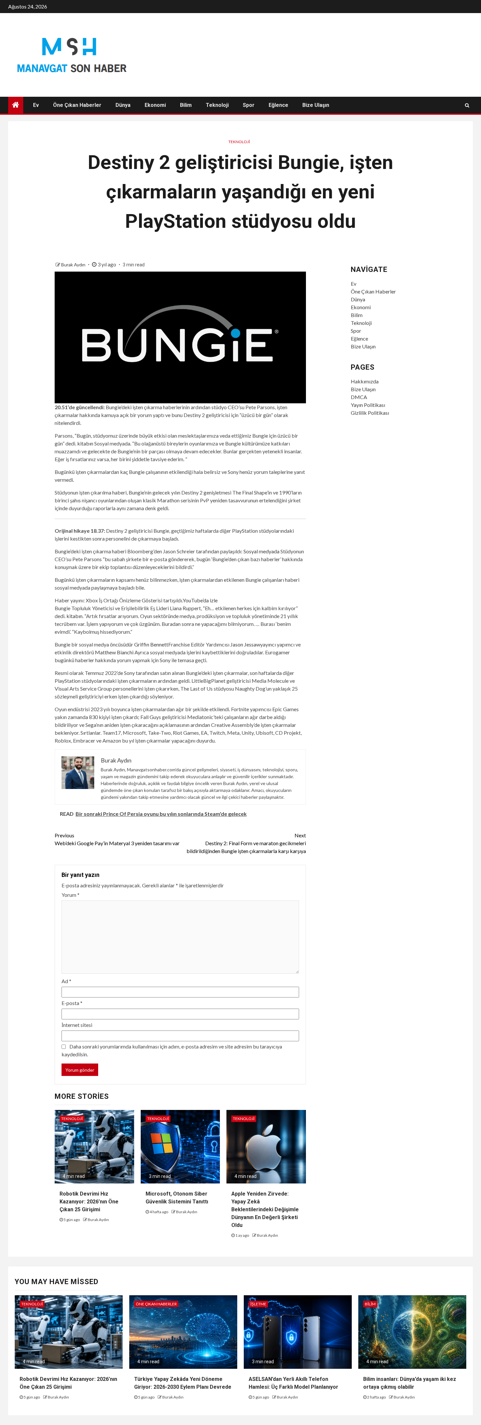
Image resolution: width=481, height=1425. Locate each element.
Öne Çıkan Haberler (77, 105)
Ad (66, 981)
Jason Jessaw (245, 644)
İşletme (258, 1303)
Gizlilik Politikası (370, 413)
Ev (36, 105)
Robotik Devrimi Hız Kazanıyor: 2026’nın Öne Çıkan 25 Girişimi (89, 1202)
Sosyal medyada (261, 551)
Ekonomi (155, 105)
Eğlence (278, 105)
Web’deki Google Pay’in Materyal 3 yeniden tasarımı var (117, 839)
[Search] (467, 105)
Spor (249, 105)
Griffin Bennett (151, 644)
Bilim (186, 105)
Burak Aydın (73, 264)
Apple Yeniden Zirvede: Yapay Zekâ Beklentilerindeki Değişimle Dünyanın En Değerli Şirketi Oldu (265, 1209)
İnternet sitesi (77, 1025)
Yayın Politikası (368, 405)
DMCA (359, 397)
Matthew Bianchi (114, 652)
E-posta (72, 1003)
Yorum (71, 895)
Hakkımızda (365, 381)
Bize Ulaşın (315, 105)
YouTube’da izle (200, 600)
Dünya (123, 105)
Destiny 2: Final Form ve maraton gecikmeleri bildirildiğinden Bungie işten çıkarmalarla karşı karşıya (246, 843)
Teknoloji (217, 105)
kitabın (85, 443)
